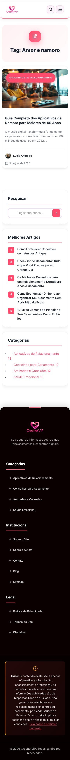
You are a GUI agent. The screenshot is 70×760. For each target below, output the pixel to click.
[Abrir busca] (50, 9)
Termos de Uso (23, 621)
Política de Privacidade (27, 611)
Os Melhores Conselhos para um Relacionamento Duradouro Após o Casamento (39, 281)
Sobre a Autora (22, 549)
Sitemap (18, 581)
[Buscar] (56, 213)
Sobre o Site (21, 539)
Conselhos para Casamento (31, 488)
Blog (16, 571)
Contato (18, 560)
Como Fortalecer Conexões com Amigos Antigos (36, 251)
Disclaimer (19, 632)
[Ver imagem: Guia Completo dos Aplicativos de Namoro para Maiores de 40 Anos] (35, 88)
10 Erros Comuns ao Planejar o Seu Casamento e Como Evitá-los (38, 314)
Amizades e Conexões (27, 499)
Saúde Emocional (24, 509)
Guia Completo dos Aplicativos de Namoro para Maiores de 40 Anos (33, 120)
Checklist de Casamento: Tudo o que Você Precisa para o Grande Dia (38, 265)
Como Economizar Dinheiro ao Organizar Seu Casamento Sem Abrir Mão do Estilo (39, 298)
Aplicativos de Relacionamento (32, 478)
